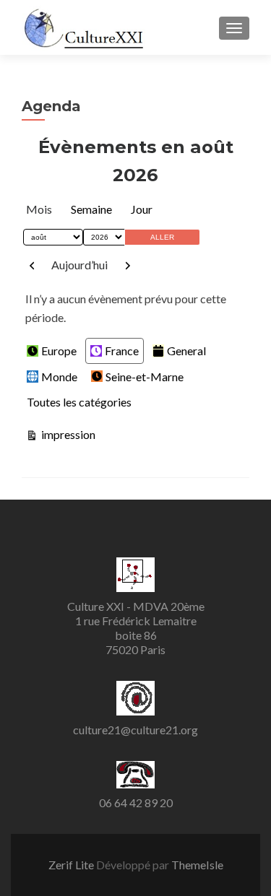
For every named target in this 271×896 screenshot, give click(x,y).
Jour (141, 209)
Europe (59, 350)
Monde (59, 376)
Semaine (91, 209)
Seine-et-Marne (145, 376)
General (186, 350)
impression (66, 434)
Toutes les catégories (79, 402)
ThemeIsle (197, 864)
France (122, 350)
